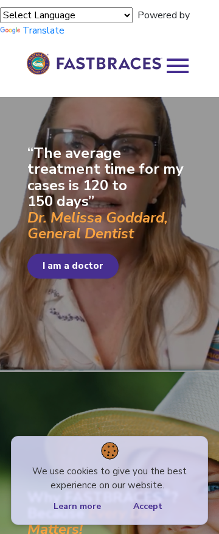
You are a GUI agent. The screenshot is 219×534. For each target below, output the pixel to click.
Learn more (77, 506)
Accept (147, 506)
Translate (43, 30)
